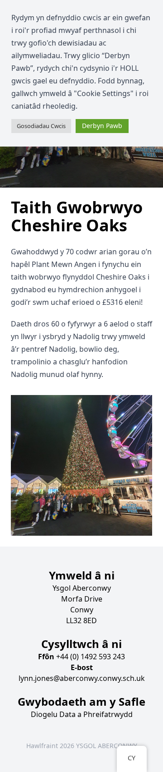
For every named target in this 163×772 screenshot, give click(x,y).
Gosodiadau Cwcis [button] (41, 126)
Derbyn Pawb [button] (102, 125)
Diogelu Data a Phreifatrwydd (82, 714)
